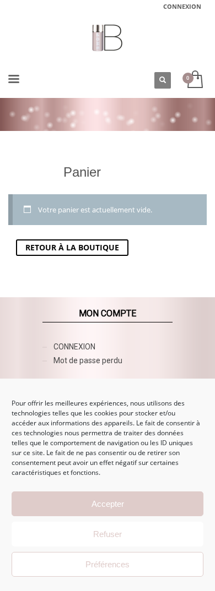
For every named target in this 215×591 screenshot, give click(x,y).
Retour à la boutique (72, 247)
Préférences (107, 564)
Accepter (108, 503)
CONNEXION (182, 6)
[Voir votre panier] (194, 80)
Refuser (107, 534)
